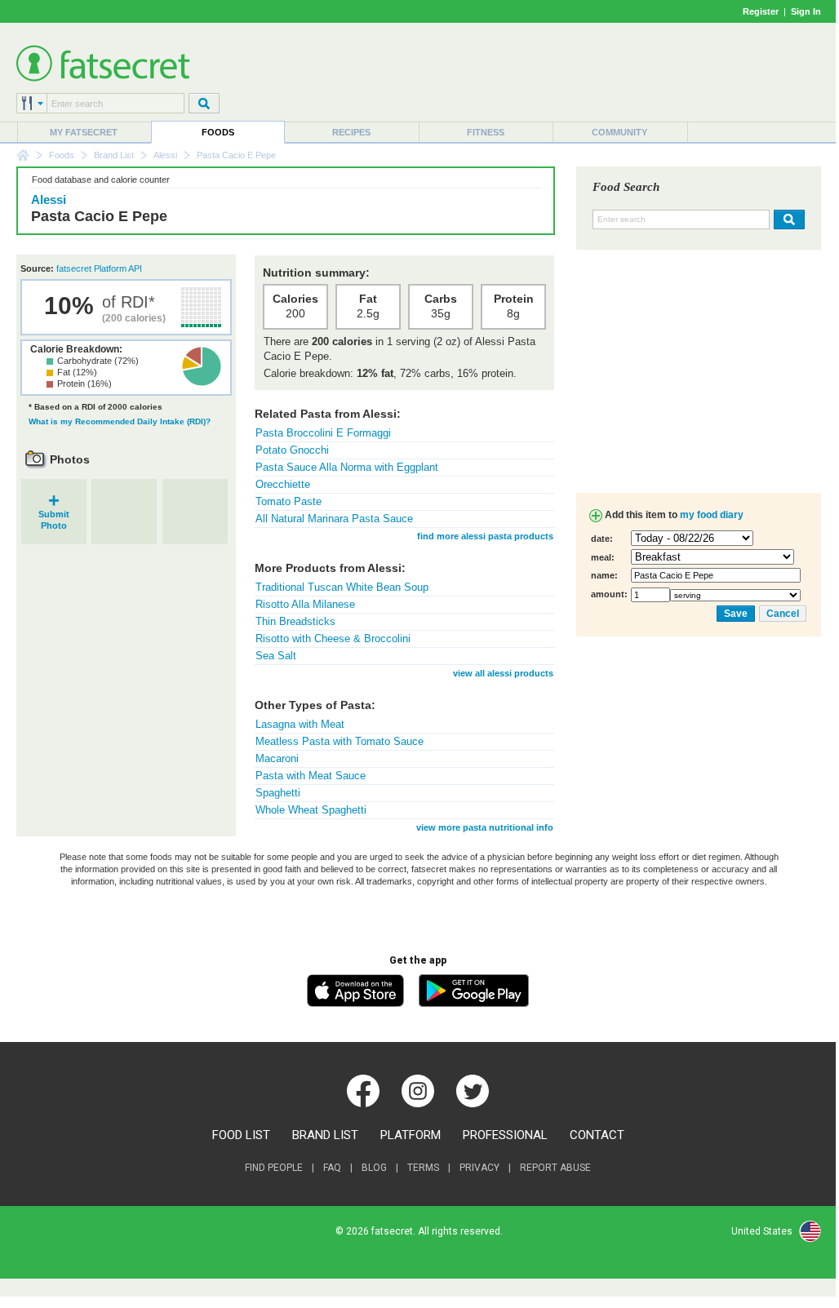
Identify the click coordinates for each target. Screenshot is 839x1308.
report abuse (555, 1167)
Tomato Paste (288, 501)
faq (332, 1167)
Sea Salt (275, 656)
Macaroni (277, 758)
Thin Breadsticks (295, 621)
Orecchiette (282, 484)
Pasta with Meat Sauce (310, 775)
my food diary (712, 515)
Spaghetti (277, 793)
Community (619, 132)
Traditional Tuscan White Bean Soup (341, 587)
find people (274, 1167)
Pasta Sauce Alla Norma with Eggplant (346, 467)
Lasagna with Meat (299, 724)
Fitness (485, 132)
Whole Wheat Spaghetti (310, 810)
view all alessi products (503, 673)
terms (423, 1167)
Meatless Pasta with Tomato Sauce (339, 741)
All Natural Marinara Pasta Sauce (334, 518)
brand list (325, 1135)
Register (761, 11)
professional (505, 1135)
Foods (218, 132)
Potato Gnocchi (292, 450)
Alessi (165, 155)
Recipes (351, 132)
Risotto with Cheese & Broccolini (333, 638)
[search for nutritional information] (787, 219)
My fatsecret (84, 132)
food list (241, 1135)
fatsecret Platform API (99, 268)
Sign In (806, 11)
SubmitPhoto (53, 514)
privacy (479, 1167)
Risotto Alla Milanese (305, 604)
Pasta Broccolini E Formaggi (323, 433)
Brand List (114, 155)
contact (597, 1135)
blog (374, 1167)
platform (410, 1135)
